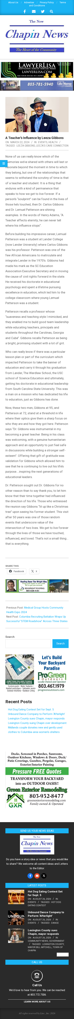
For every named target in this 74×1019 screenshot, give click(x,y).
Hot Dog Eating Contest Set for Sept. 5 (31, 709)
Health (52, 142)
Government (56, 941)
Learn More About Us (37, 1001)
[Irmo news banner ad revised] (37, 63)
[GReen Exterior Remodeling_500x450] (37, 753)
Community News (38, 941)
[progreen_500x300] (37, 656)
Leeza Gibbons (26, 145)
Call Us (37, 985)
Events (42, 142)
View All (63, 954)
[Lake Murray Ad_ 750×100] (37, 82)
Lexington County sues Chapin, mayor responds (36, 718)
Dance (55, 922)
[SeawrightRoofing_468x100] (37, 581)
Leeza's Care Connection (52, 145)
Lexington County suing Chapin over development (37, 723)
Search (10, 636)
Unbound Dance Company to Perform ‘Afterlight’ (36, 714)
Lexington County (53, 944)
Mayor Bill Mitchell (40, 947)
